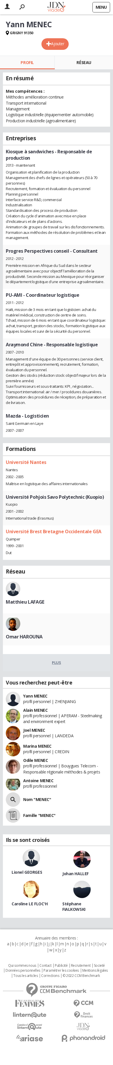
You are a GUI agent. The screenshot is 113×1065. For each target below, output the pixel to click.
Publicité (61, 966)
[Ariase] (30, 1038)
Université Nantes (26, 462)
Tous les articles (25, 976)
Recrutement (80, 966)
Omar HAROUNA (24, 636)
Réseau (83, 62)
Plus (56, 662)
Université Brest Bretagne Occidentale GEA (53, 531)
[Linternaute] (30, 1015)
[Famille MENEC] (13, 815)
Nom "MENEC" (37, 799)
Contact (45, 966)
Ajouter (57, 43)
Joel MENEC (34, 730)
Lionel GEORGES (27, 872)
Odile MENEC (35, 760)
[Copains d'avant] (30, 1026)
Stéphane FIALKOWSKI (73, 906)
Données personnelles (23, 970)
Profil (27, 62)
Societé (99, 966)
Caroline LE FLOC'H (30, 903)
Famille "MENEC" (39, 815)
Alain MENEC (35, 710)
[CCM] (83, 1003)
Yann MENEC (35, 696)
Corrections (50, 976)
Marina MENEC (37, 746)
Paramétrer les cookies (61, 970)
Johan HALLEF (75, 873)
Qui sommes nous (22, 966)
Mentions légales (95, 970)
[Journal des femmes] (30, 1003)
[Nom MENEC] (13, 799)
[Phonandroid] (83, 1038)
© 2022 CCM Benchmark (81, 976)
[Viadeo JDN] (83, 1026)
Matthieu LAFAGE (25, 602)
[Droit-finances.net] (83, 1015)
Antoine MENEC (38, 780)
